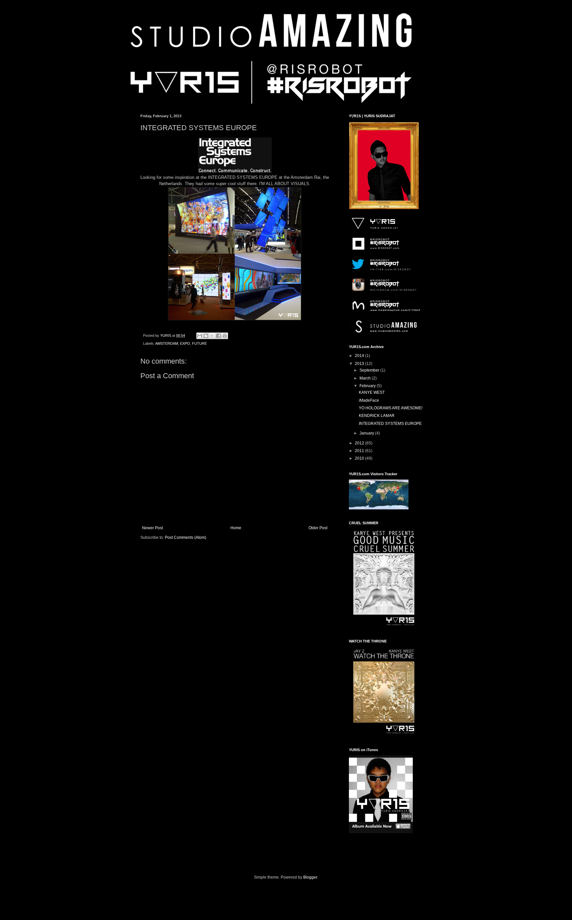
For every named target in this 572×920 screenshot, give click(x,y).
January (367, 433)
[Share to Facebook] (218, 335)
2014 (360, 355)
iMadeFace (369, 400)
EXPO (185, 343)
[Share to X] (212, 335)
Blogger (310, 877)
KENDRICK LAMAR (377, 415)
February (368, 385)
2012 (360, 443)
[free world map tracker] (378, 508)
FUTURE (199, 343)
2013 (360, 363)
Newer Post (152, 528)
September (369, 370)
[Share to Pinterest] (224, 335)
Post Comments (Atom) (185, 537)
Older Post (318, 528)
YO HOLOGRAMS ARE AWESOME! (390, 408)
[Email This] (199, 335)
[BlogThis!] (206, 335)
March (365, 378)
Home (235, 528)
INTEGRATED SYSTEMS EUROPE (390, 423)
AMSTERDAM (166, 343)
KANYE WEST (372, 392)
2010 (360, 458)
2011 (360, 450)
